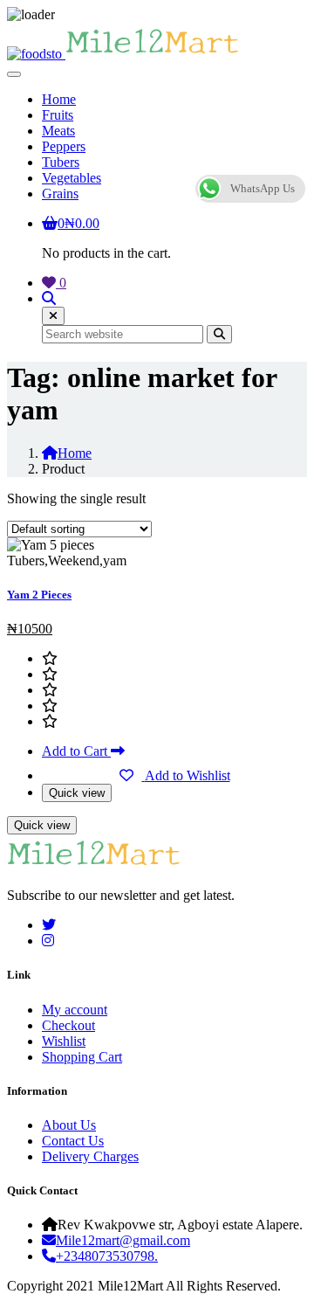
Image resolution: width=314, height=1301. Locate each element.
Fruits (57, 114)
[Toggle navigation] (14, 74)
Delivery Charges (90, 1156)
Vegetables (71, 177)
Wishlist (63, 1041)
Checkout (68, 1025)
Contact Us (73, 1140)
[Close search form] (53, 316)
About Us (69, 1125)
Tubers (60, 162)
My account (74, 1009)
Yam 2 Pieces (39, 594)
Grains (60, 193)
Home (59, 99)
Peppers (63, 146)
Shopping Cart (82, 1056)
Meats (58, 130)
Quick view (77, 792)
